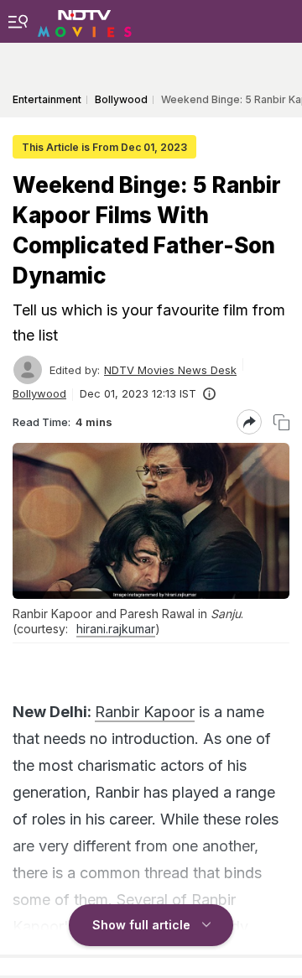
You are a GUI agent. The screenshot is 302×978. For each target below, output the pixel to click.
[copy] (281, 422)
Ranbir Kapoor (145, 711)
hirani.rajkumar (115, 629)
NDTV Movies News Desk (170, 370)
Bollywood (39, 393)
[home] (85, 21)
